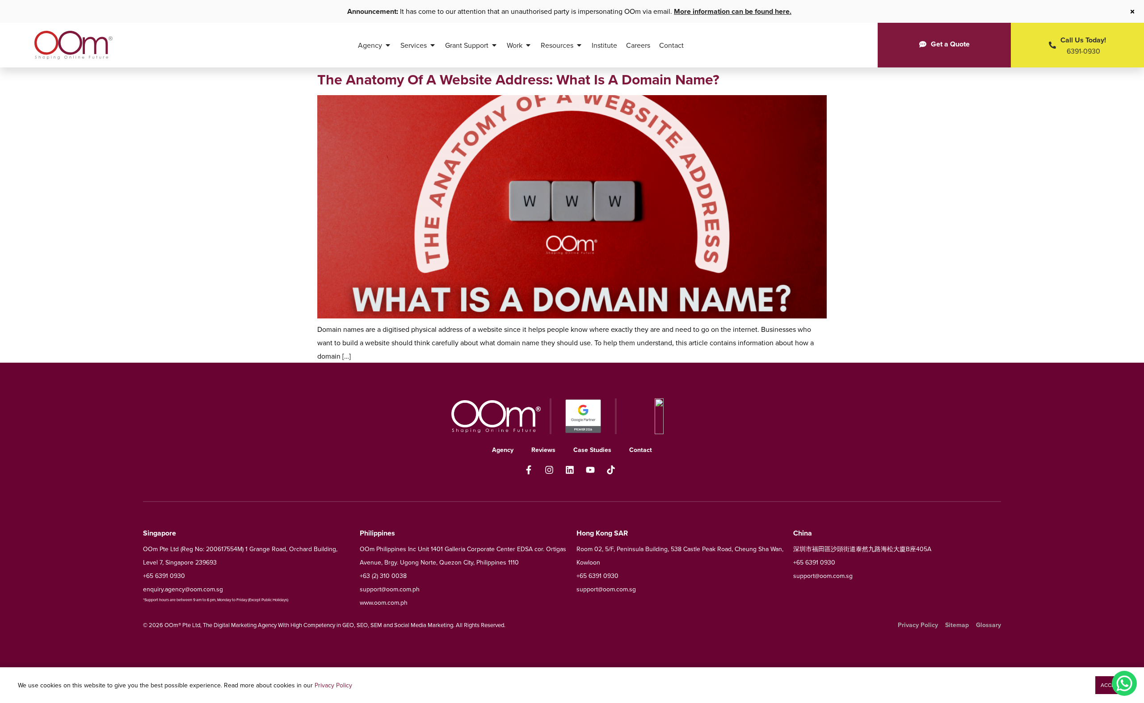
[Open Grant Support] (494, 45)
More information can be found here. (732, 11)
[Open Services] (432, 45)
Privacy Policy (333, 685)
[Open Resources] (579, 45)
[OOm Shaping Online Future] (73, 45)
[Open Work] (528, 45)
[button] (1110, 685)
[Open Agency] (387, 45)
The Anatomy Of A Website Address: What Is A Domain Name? (518, 79)
